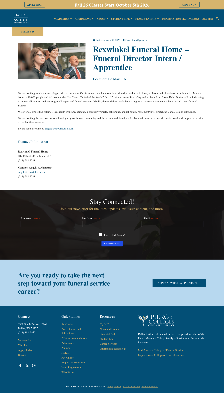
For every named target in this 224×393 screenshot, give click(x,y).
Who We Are (68, 372)
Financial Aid (107, 334)
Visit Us (22, 345)
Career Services (108, 343)
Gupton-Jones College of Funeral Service (161, 355)
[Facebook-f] (20, 365)
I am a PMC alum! (114, 235)
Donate (22, 355)
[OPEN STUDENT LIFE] (131, 19)
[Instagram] (33, 365)
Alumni (65, 348)
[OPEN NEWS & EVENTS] (158, 19)
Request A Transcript (73, 362)
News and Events (109, 329)
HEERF (65, 352)
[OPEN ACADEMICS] (71, 19)
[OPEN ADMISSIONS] (93, 19)
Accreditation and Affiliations (71, 331)
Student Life (106, 339)
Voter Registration (71, 367)
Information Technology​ (113, 348)
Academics (67, 324)
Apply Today (25, 350)
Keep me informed (112, 243)
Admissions (67, 343)
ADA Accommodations (74, 338)
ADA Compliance (131, 386)
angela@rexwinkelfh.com (59, 128)
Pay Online (67, 357)
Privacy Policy (114, 386)
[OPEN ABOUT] (107, 19)
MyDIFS (105, 324)
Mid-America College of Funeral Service (160, 350)
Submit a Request (150, 386)
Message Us (24, 340)
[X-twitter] (27, 365)
